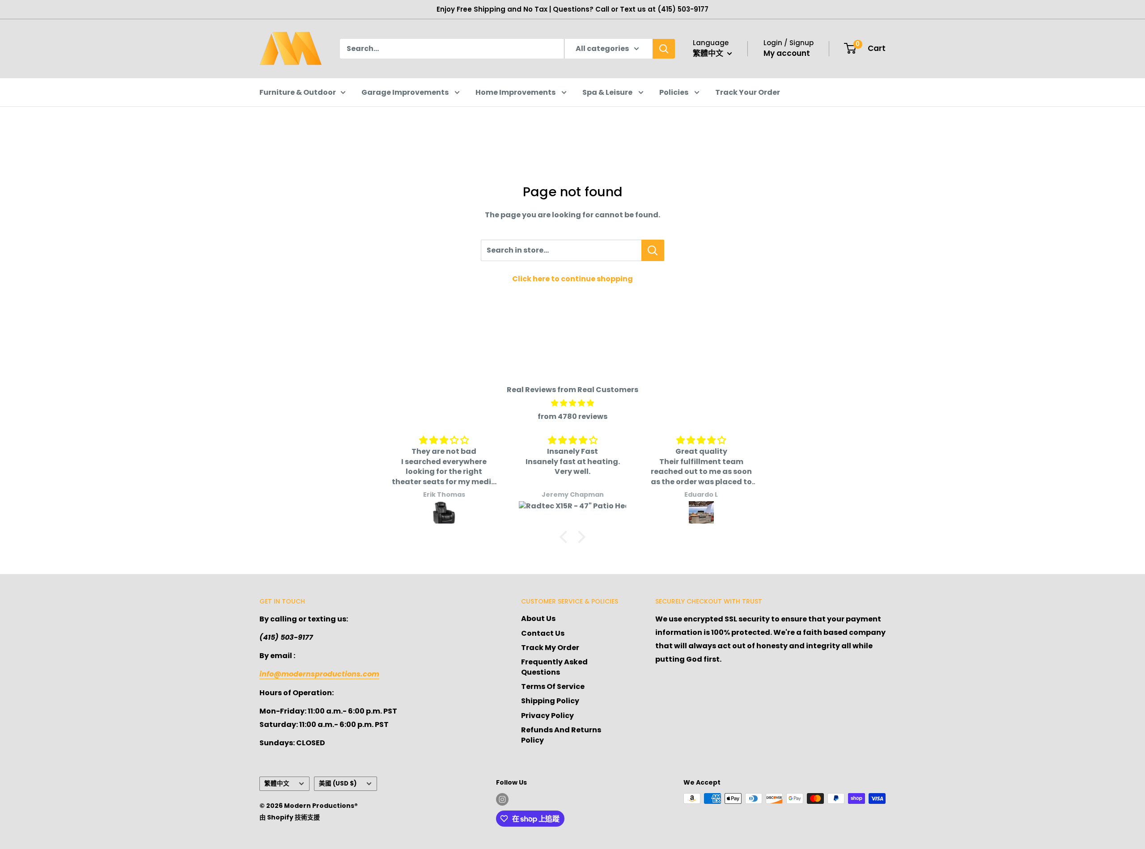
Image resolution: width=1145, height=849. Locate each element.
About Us (538, 618)
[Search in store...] (652, 250)
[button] (566, 537)
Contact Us (542, 633)
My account (786, 53)
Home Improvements (516, 92)
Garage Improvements (405, 92)
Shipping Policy (550, 701)
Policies (674, 92)
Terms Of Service (553, 686)
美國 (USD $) (338, 783)
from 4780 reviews (572, 416)
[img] (572, 403)
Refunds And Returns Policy (561, 735)
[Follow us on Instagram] (502, 799)
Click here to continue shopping (572, 279)
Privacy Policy (547, 715)
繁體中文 (276, 783)
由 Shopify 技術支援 (289, 817)
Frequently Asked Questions (554, 667)
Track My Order (550, 647)
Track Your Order (747, 92)
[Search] (664, 49)
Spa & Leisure (608, 92)
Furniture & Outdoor (297, 92)
